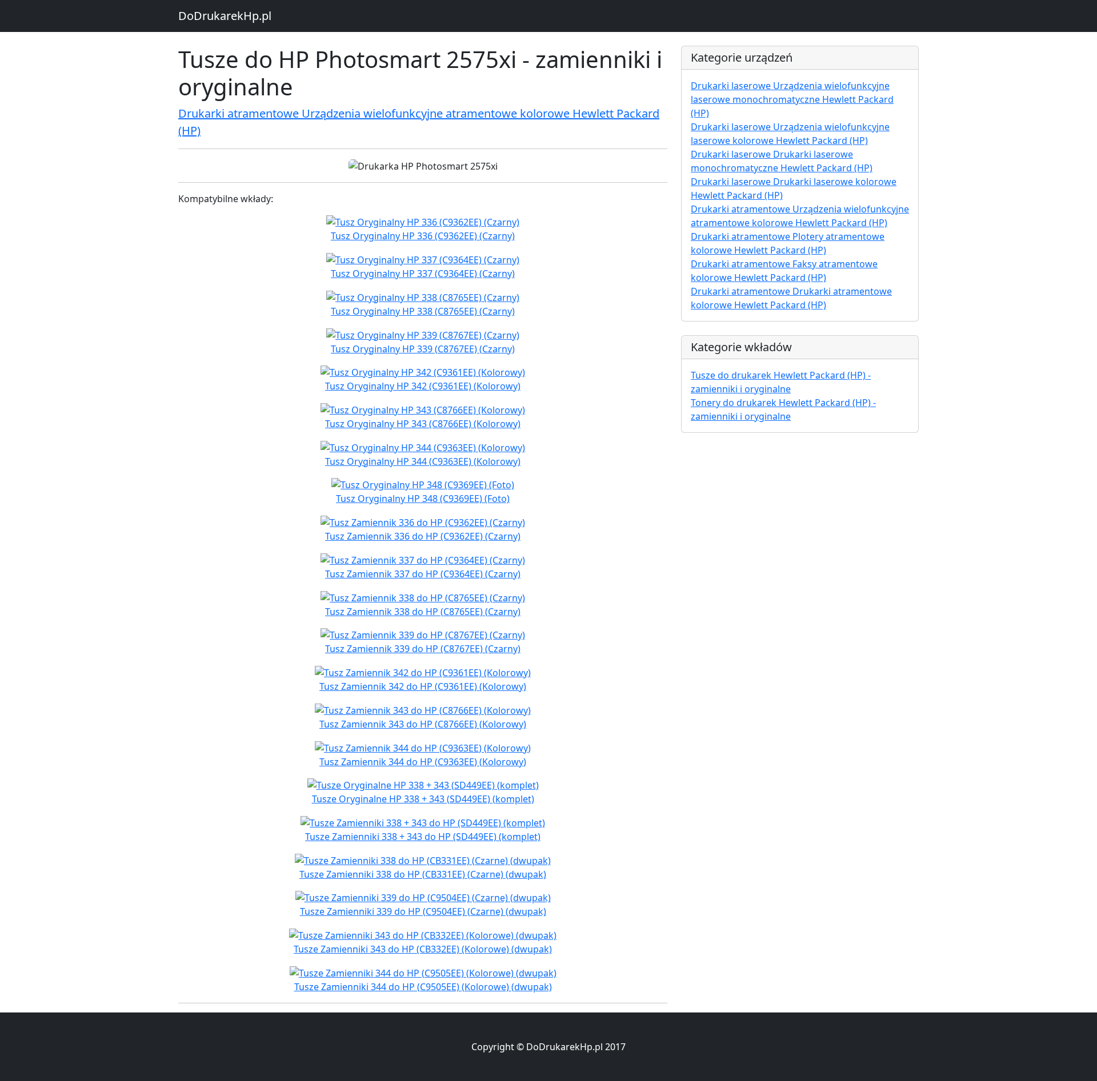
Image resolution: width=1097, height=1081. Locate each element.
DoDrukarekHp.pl (224, 15)
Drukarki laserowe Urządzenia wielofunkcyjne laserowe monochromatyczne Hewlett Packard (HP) (792, 99)
